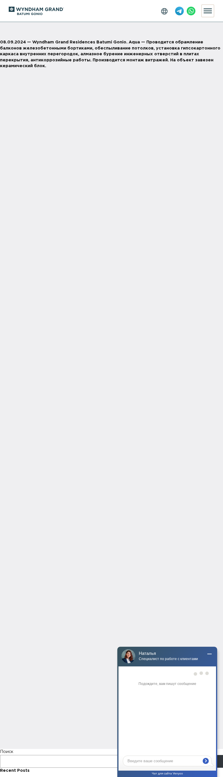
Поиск (6, 752)
